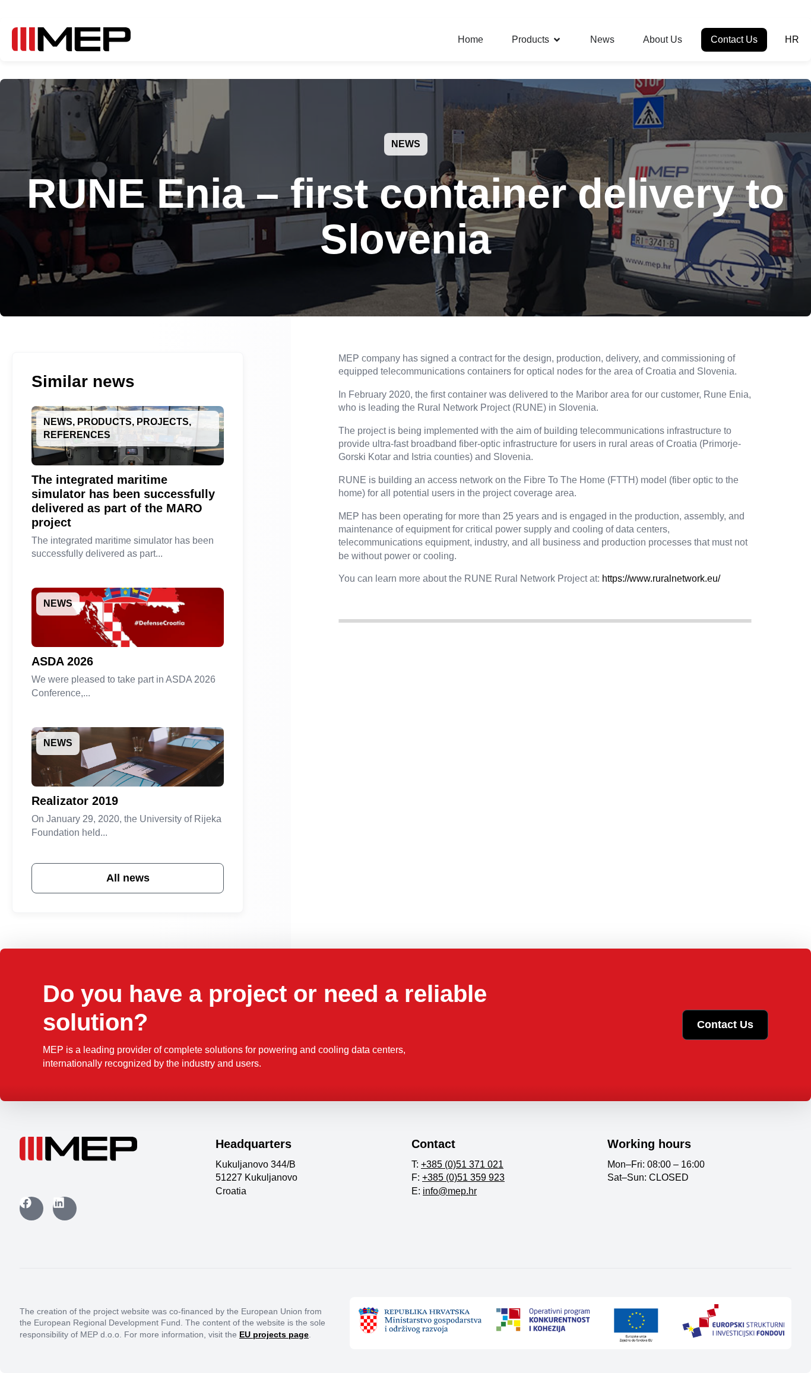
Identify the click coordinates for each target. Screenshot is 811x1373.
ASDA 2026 (62, 661)
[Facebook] (31, 1208)
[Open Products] (557, 40)
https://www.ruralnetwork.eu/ (661, 578)
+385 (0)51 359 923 (463, 1177)
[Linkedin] (65, 1208)
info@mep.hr (450, 1191)
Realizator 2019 (74, 800)
